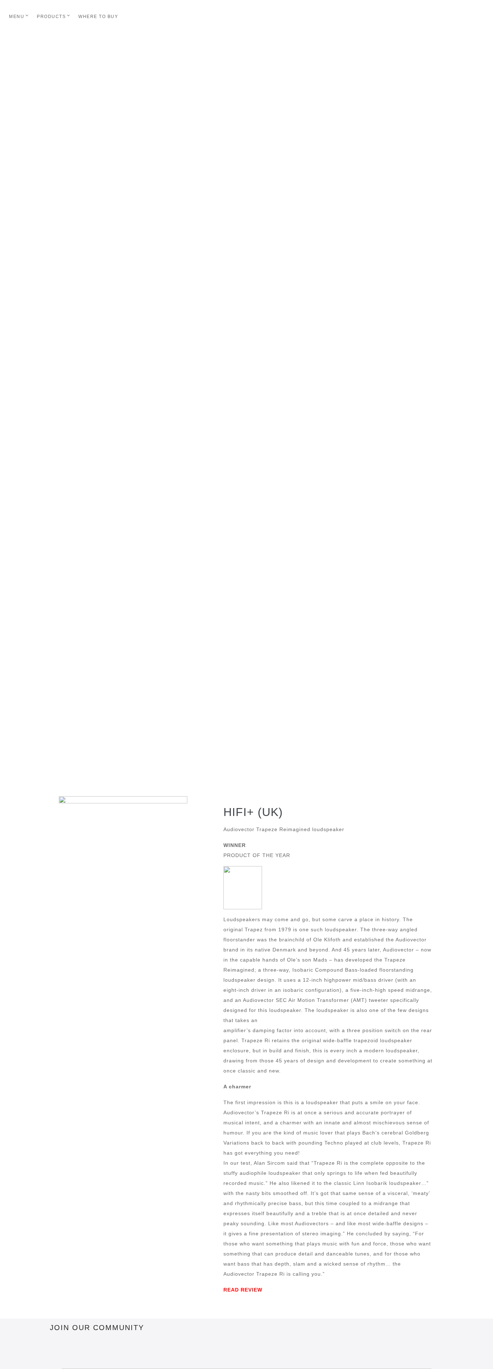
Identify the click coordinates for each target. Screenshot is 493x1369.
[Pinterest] (99, 1349)
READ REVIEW (242, 1290)
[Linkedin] (118, 1349)
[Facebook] (59, 1349)
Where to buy (98, 16)
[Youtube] (138, 1349)
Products (51, 16)
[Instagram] (79, 1349)
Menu (16, 16)
